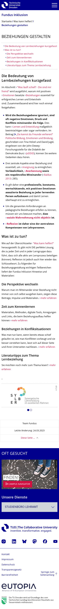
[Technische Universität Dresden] (11, 5)
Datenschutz (8, 565)
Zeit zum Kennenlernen (19, 58)
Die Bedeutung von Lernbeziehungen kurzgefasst (31, 46)
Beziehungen (33, 95)
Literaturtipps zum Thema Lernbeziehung (29, 66)
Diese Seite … (28, 438)
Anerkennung (34, 171)
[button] (28, 410)
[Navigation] (54, 5)
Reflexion (12, 224)
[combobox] (29, 507)
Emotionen (9, 95)
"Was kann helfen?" (43, 243)
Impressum (8, 560)
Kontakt (6, 554)
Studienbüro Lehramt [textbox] (21, 507)
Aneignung (28, 167)
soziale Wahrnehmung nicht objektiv (29, 218)
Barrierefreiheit (10, 575)
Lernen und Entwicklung (26, 127)
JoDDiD (30, 153)
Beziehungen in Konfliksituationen (25, 62)
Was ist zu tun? (13, 50)
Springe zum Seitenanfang (47, 573)
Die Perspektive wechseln (20, 54)
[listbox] (29, 398)
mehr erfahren (48, 298)
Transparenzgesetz (12, 570)
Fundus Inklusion (15, 15)
